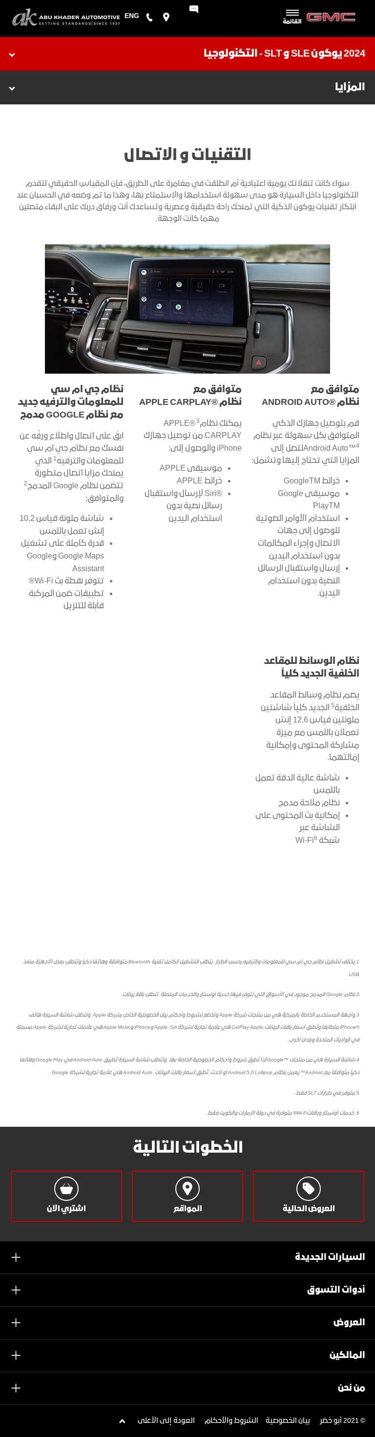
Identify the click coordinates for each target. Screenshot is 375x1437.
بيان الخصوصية (288, 1421)
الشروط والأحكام (231, 1421)
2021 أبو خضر (339, 1421)
